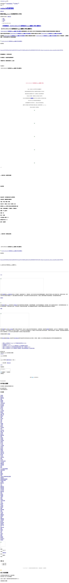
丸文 (6, 329)
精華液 (1, 529)
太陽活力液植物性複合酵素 (5, 476)
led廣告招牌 (2, 500)
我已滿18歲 (2, 580)
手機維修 (2, 519)
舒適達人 (8, 338)
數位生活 (9, 362)
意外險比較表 (3, 461)
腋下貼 (1, 408)
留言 (10, 359)
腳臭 (1, 399)
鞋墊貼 (1, 412)
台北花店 (2, 490)
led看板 (1, 505)
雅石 (1, 466)
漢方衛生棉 (16, 338)
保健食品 (2, 452)
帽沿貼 (1, 396)
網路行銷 (2, 525)
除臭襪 (3, 294)
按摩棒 (1, 516)
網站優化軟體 (3, 480)
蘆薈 (1, 528)
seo (1, 526)
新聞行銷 (2, 527)
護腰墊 (1, 473)
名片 (3, 21)
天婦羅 (1, 423)
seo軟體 (1, 481)
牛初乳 (1, 455)
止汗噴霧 (2, 410)
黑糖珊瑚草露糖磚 (3, 479)
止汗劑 (1, 409)
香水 (1, 532)
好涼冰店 (2, 404)
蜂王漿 (1, 454)
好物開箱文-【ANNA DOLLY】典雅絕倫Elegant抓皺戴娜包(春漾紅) (15, 345)
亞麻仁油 (2, 453)
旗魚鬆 (47, 329)
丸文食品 (11, 329)
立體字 (1, 496)
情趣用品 (2, 514)
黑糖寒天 (2, 477)
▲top (1, 364)
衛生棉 (3, 338)
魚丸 (1, 422)
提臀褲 (1, 539)
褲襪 (1, 508)
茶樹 (1, 531)
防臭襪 (1, 401)
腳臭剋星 (10, 294)
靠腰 (1, 471)
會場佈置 (2, 489)
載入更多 (2, 366)
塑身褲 (1, 537)
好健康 (1, 450)
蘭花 (1, 467)
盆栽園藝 (2, 464)
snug (1, 274)
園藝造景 (2, 463)
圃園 (1, 535)
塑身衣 (1, 297)
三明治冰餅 (2, 403)
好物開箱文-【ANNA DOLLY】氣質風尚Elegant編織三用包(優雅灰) (22, 26)
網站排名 (2, 482)
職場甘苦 (9, 16)
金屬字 (1, 499)
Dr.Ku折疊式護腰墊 (4, 468)
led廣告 (1, 503)
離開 (6, 580)
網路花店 (2, 486)
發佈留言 (2, 373)
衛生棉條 (2, 522)
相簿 (3, 18)
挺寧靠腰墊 (2, 470)
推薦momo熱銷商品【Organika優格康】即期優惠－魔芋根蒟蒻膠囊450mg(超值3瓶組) (19, 348)
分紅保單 (2, 462)
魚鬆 (1, 308)
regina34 (1, 353)
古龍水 (1, 533)
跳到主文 (2, 11)
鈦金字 (1, 504)
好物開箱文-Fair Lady (7, 344)
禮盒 (9, 333)
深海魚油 (2, 457)
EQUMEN (2, 538)
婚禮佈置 (2, 487)
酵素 (1, 458)
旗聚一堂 (2, 414)
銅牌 (1, 498)
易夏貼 (32, 98)
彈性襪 (1, 507)
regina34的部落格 (7, 8)
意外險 (1, 459)
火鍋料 (1, 513)
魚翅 (1, 428)
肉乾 (1, 421)
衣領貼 (1, 395)
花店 (1, 485)
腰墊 (1, 472)
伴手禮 (1, 418)
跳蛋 (1, 517)
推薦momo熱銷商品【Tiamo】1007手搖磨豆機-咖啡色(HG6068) (14, 343)
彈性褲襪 (2, 509)
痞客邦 (7, 359)
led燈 (1, 501)
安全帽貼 (2, 405)
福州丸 (1, 426)
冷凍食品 (2, 427)
